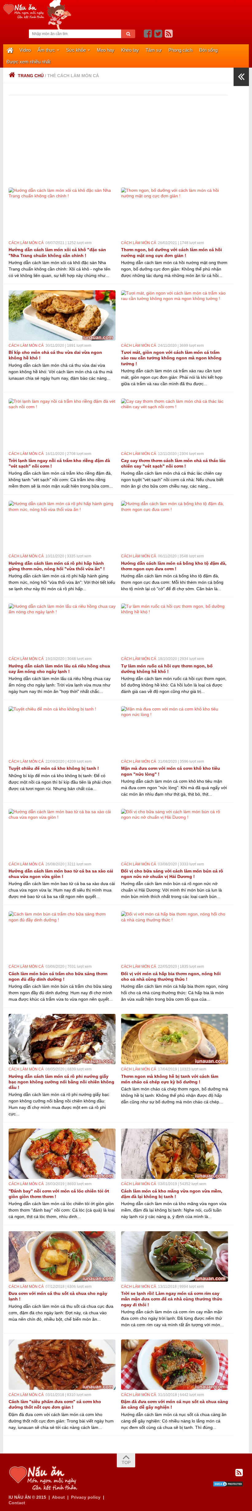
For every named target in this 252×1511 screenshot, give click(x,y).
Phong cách (180, 50)
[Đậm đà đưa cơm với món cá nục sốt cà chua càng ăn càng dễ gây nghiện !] (174, 1364)
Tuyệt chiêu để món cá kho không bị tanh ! (54, 768)
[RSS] (168, 33)
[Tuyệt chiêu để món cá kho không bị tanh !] (62, 731)
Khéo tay (130, 50)
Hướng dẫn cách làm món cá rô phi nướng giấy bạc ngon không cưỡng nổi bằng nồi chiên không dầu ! (61, 1082)
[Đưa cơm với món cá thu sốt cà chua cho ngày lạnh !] (62, 1256)
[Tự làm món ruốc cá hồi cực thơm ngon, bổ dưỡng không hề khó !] (174, 628)
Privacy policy (85, 1497)
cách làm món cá (26, 243)
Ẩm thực (46, 50)
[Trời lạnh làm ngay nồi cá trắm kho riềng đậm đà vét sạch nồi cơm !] (62, 423)
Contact (17, 1502)
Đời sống (208, 50)
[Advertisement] (121, 141)
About (58, 1497)
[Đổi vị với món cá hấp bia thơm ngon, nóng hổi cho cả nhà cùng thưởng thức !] (174, 936)
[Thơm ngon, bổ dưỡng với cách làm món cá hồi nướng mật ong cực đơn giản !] (174, 213)
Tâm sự (154, 50)
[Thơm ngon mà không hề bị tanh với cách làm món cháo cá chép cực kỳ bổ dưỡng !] (174, 1039)
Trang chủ (31, 75)
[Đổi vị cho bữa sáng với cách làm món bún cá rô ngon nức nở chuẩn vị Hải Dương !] (174, 834)
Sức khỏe (76, 50)
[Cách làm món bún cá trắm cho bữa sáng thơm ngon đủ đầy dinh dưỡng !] (62, 936)
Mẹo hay (105, 50)
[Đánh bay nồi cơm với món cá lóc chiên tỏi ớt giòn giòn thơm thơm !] (62, 1154)
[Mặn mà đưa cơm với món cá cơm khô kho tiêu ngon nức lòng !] (174, 731)
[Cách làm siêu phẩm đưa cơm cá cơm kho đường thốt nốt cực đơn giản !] (62, 1364)
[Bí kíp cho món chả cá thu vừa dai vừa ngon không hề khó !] (62, 315)
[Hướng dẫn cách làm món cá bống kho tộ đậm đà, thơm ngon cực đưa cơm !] (174, 526)
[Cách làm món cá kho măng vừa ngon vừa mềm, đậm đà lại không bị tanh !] (174, 1154)
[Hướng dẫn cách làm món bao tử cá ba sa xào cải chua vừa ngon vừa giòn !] (62, 834)
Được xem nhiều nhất (28, 61)
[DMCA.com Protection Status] (228, 1485)
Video (25, 50)
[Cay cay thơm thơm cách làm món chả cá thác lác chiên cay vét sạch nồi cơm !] (174, 423)
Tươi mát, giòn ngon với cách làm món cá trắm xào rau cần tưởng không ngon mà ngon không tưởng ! (171, 358)
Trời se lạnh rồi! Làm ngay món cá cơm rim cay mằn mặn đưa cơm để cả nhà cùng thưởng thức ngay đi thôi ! (171, 1299)
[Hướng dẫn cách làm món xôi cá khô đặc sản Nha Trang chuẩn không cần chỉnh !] (62, 213)
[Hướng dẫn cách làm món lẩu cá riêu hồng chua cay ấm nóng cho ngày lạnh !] (62, 628)
